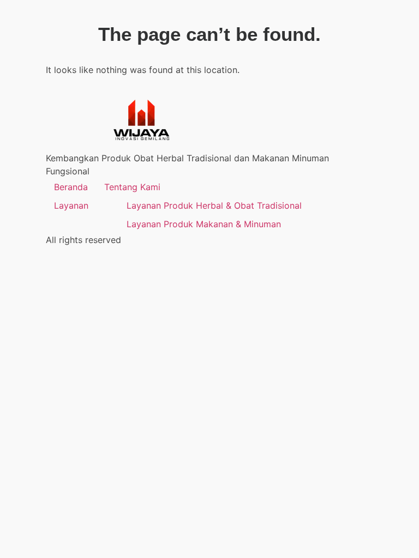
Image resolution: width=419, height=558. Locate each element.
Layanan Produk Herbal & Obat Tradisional (214, 205)
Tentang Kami (132, 186)
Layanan (71, 205)
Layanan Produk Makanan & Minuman (204, 224)
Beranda (71, 186)
